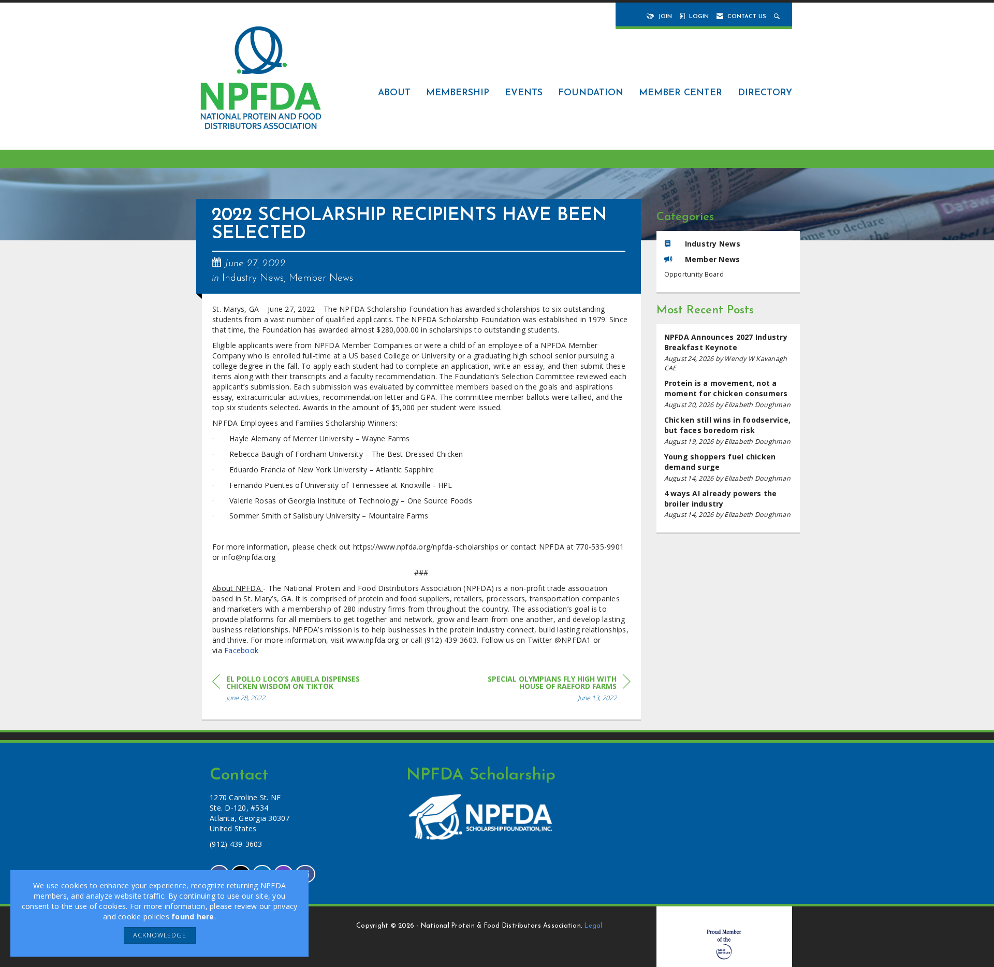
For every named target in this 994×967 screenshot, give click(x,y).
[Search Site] (778, 17)
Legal (593, 926)
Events (524, 93)
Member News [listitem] (712, 259)
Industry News (253, 278)
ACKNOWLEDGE (159, 935)
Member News (321, 278)
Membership (457, 93)
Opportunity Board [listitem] (694, 274)
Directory (765, 93)
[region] (553, 690)
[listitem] (728, 352)
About (394, 93)
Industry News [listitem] (712, 244)
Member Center (680, 93)
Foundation (590, 93)
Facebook (241, 650)
